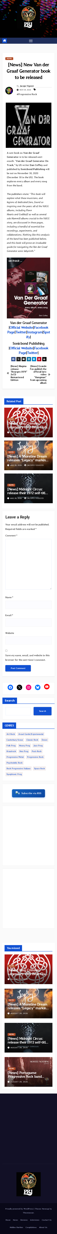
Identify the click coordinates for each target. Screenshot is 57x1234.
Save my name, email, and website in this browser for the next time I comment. (27, 657)
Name (9, 597)
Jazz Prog (38, 745)
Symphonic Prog (14, 774)
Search (10, 700)
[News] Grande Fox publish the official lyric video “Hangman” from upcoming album (38, 374)
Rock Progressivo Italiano (19, 768)
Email (9, 615)
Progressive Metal (15, 757)
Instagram (34, 332)
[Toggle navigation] (31, 41)
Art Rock (11, 734)
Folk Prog (11, 745)
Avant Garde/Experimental (30, 734)
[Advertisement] (28, 835)
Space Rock (39, 768)
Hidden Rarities (16, 1227)
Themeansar (28, 1213)
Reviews (24, 1220)
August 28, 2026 (19, 979)
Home (7, 1220)
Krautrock (11, 751)
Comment (11, 535)
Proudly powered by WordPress (19, 1209)
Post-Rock (36, 751)
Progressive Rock (35, 757)
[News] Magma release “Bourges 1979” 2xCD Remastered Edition (19, 373)
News (9, 59)
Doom (44, 740)
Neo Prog (23, 751)
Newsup (45, 1209)
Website (9, 633)
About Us (43, 1227)
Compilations (31, 1227)
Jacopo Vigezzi (27, 86)
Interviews (34, 1220)
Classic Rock (32, 740)
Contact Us (47, 1220)
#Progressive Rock (27, 94)
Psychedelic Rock (14, 763)
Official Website (21, 327)
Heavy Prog (24, 745)
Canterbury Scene (15, 740)
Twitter (21, 332)
